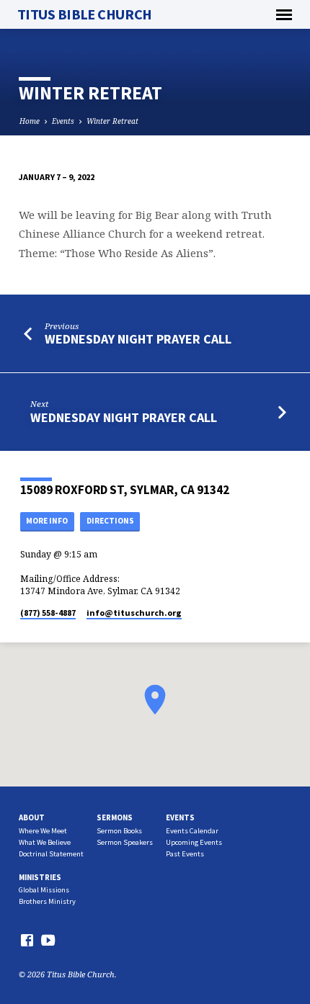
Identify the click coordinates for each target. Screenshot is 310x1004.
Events (63, 121)
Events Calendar (192, 830)
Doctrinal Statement (51, 854)
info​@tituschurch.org (134, 612)
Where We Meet (43, 830)
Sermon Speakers (125, 842)
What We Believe (45, 842)
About (32, 817)
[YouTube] (48, 939)
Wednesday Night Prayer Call (138, 339)
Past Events (185, 854)
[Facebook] (27, 939)
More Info (47, 521)
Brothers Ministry (47, 901)
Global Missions (44, 890)
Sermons (115, 817)
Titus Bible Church (84, 14)
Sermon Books (119, 830)
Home (29, 121)
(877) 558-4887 (48, 612)
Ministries (40, 877)
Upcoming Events (194, 842)
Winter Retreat (112, 121)
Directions (110, 521)
